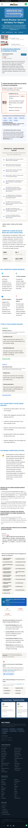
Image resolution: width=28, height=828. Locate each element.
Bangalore (16, 779)
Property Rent (5, 731)
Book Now (24, 54)
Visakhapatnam (17, 798)
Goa (2, 786)
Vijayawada (3, 798)
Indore (15, 788)
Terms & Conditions (6, 814)
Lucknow (3, 793)
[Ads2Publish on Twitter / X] (11, 826)
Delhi (15, 784)
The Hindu (3, 749)
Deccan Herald (17, 751)
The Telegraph (17, 770)
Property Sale (20, 729)
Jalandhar (3, 789)
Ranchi (15, 796)
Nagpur (2, 794)
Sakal (2, 761)
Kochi (2, 791)
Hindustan (3, 756)
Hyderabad (3, 788)
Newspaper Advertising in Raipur (10, 670)
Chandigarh (3, 782)
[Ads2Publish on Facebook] (8, 826)
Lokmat (15, 761)
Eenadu (2, 759)
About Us (4, 805)
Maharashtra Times (5, 768)
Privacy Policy (5, 810)
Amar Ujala (16, 756)
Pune (2, 796)
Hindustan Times (17, 748)
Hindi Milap (3, 758)
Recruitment (13, 729)
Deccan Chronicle (17, 749)
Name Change (13, 731)
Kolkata (15, 791)
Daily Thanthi (16, 765)
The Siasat (16, 766)
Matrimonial (5, 729)
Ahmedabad (3, 779)
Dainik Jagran (3, 754)
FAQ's (4, 807)
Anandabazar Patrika (18, 758)
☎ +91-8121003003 (8, 674)
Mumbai (16, 793)
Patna (15, 794)
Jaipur (15, 789)
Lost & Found (21, 731)
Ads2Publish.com (7, 819)
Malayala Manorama (5, 763)
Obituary (4, 733)
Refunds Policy (5, 812)
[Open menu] (2, 4)
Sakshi (15, 759)
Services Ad (19, 684)
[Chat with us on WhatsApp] (26, 4)
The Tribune (3, 751)
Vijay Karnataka (4, 771)
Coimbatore (3, 784)
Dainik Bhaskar (17, 753)
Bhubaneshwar (17, 781)
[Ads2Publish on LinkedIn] (14, 826)
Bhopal (2, 781)
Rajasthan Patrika (17, 754)
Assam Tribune (4, 753)
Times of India (4, 748)
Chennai (15, 782)
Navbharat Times (17, 768)
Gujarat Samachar (4, 765)
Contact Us (5, 809)
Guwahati (16, 786)
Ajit (2, 766)
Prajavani (3, 770)
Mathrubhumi (17, 763)
